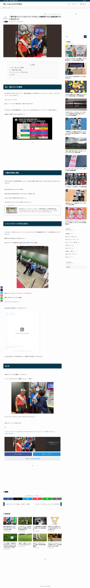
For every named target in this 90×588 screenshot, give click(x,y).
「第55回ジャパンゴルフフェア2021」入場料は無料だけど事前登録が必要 (37, 209)
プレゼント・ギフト (73, 239)
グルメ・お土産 (72, 236)
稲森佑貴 (6, 308)
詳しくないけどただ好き (12, 4)
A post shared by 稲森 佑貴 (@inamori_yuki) (22, 350)
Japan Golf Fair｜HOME (10, 99)
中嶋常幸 (28, 242)
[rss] (84, 1)
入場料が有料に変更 (16, 70)
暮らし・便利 (71, 251)
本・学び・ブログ (72, 254)
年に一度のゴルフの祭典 (17, 67)
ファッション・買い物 (73, 242)
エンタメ (70, 248)
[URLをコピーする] (57, 499)
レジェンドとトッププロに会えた (19, 72)
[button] (8, 499)
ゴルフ (6, 21)
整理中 (70, 233)
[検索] (86, 1)
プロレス (70, 245)
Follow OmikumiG (35, 458)
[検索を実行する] (85, 36)
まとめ (13, 74)
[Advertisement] (32, 154)
